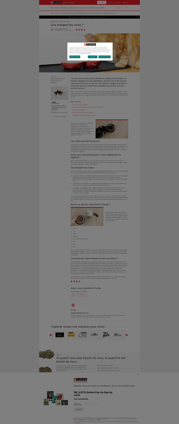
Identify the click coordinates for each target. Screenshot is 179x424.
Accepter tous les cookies (104, 56)
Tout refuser (92, 56)
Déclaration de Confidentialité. (86, 53)
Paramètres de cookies (75, 56)
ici (78, 51)
